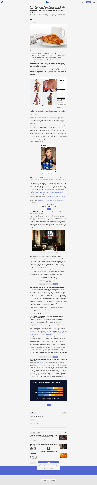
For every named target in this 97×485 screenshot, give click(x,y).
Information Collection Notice (48, 465)
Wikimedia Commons (54, 252)
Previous (34, 412)
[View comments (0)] (34, 22)
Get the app (53, 480)
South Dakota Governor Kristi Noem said (46, 271)
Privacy (49, 477)
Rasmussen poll (40, 362)
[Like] (31, 22)
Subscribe (89, 2)
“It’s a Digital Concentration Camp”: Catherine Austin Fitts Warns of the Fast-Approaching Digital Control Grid (43, 436)
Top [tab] (31, 432)
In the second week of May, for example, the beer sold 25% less (50, 135)
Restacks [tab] (36, 419)
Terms (52, 477)
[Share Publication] (85, 2)
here (31, 354)
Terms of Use (53, 464)
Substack (43, 482)
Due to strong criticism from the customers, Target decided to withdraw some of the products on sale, (48, 191)
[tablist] (34, 420)
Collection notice (56, 477)
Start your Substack (45, 480)
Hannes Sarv (35, 440)
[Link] (29, 65)
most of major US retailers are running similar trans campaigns (51, 200)
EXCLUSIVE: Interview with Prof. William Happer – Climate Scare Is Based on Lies (43, 445)
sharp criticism (51, 110)
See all (32, 462)
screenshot (59, 107)
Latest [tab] (34, 432)
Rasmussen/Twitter (55, 401)
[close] (58, 447)
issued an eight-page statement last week (56, 215)
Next (64, 412)
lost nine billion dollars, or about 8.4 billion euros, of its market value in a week (48, 197)
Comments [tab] (32, 419)
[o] (63, 437)
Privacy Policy (56, 465)
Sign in (94, 2)
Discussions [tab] (38, 432)
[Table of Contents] (1, 243)
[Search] (82, 2)
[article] (48, 438)
